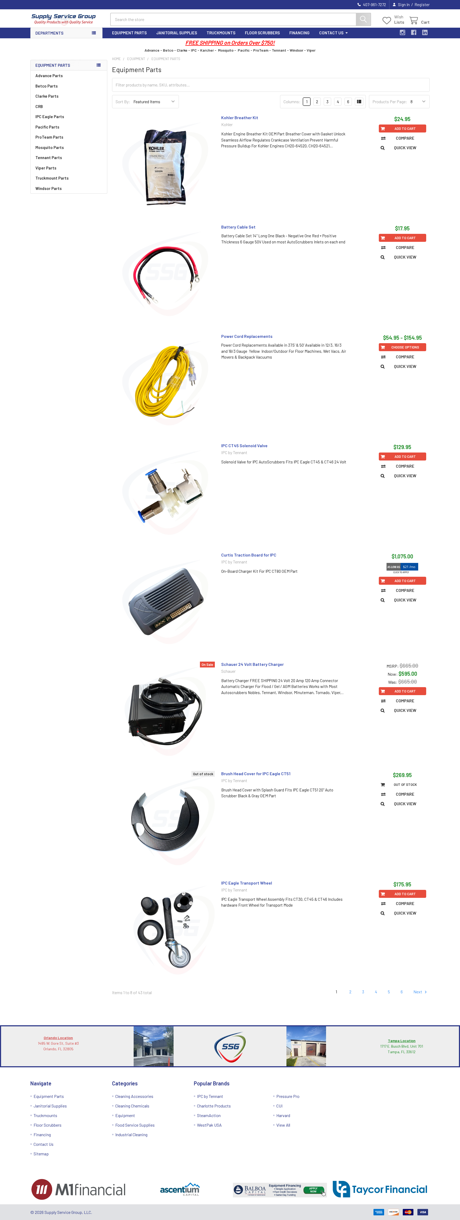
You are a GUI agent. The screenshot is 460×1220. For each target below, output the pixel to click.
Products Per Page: (389, 101)
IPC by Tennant (210, 1096)
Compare (405, 137)
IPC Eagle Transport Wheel (246, 882)
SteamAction (209, 1115)
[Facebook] (413, 32)
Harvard (283, 1115)
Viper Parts (45, 167)
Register (422, 4)
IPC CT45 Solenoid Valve (244, 445)
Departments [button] (49, 33)
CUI (279, 1105)
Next (418, 991)
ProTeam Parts (49, 137)
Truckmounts (221, 32)
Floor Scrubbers (262, 32)
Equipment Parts (129, 32)
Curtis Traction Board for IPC (248, 554)
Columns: (292, 101)
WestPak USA (209, 1124)
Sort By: (123, 101)
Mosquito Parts (49, 147)
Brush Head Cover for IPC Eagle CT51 (255, 773)
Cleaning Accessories (134, 1096)
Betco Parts (46, 86)
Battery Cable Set (238, 226)
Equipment (125, 1115)
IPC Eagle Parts (49, 116)
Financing (299, 32)
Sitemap (41, 1153)
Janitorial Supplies (176, 32)
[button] (80, 1189)
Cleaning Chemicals (132, 1105)
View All (283, 1124)
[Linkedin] (425, 32)
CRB (39, 106)
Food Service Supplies (135, 1124)
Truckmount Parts (52, 178)
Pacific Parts (47, 127)
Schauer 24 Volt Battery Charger (252, 664)
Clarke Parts (47, 96)
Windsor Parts (48, 188)
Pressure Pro (287, 1096)
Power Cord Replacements (247, 336)
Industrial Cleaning (131, 1134)
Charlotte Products (214, 1105)
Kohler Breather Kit (239, 117)
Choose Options (405, 347)
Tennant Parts (48, 157)
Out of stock (405, 784)
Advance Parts (49, 75)
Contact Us (331, 32)
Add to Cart (405, 128)
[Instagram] (402, 32)
